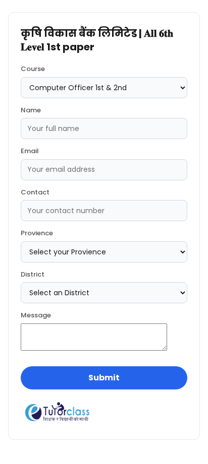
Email (30, 151)
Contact (35, 192)
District (32, 274)
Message (36, 315)
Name (31, 110)
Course (33, 69)
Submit (104, 377)
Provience (37, 233)
